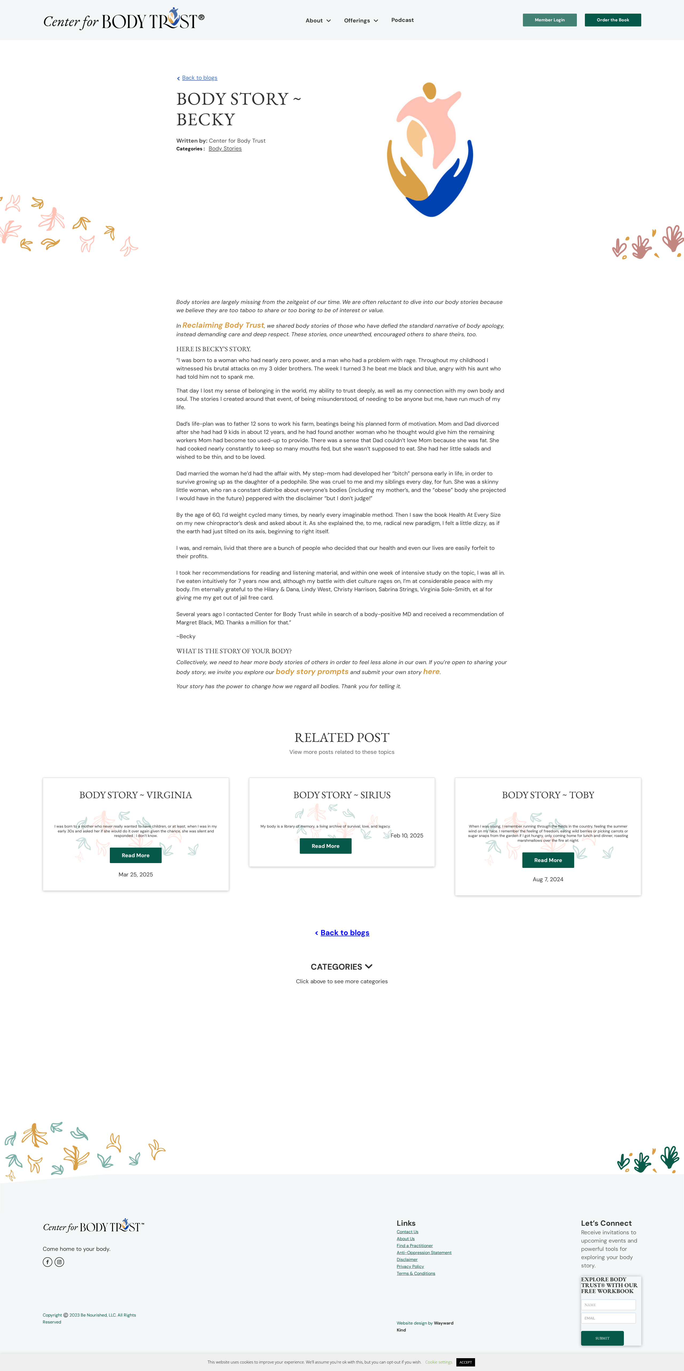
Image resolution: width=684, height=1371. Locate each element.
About (314, 20)
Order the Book (613, 20)
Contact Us (407, 1232)
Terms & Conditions (416, 1273)
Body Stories (225, 148)
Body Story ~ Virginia (135, 795)
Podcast (402, 20)
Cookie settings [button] (438, 1362)
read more (136, 855)
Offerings (357, 20)
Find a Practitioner (415, 1245)
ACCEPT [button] (466, 1362)
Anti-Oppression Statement (424, 1252)
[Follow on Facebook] (47, 1262)
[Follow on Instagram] (59, 1262)
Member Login (550, 20)
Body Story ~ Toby (548, 795)
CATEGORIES (336, 967)
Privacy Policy (410, 1266)
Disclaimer (407, 1259)
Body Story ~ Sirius (342, 795)
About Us (406, 1238)
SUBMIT (602, 1338)
